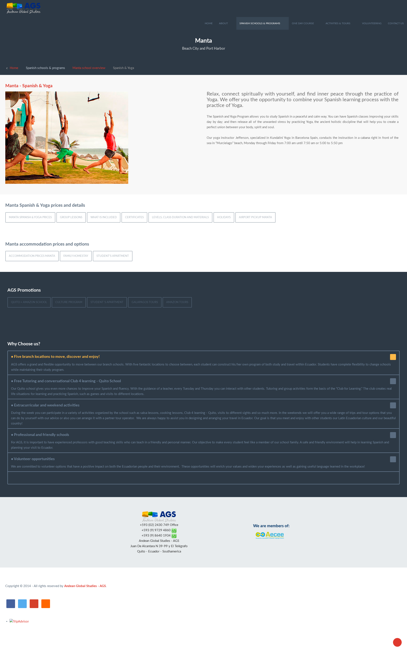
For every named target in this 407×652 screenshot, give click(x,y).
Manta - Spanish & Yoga (29, 86)
